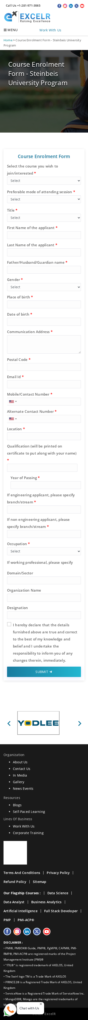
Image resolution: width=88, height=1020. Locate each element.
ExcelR (49, 1014)
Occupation (18, 543)
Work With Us (50, 30)
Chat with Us (29, 1008)
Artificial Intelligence (21, 911)
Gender (15, 279)
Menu (12, 30)
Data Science (58, 893)
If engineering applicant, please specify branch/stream (41, 498)
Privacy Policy (58, 872)
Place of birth (20, 297)
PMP (7, 920)
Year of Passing (25, 477)
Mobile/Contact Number (29, 394)
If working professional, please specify (40, 562)
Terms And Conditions (22, 872)
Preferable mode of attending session (41, 191)
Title (12, 210)
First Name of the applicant (32, 227)
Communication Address (30, 331)
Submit (42, 671)
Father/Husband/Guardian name (37, 262)
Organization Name (24, 590)
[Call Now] (10, 1009)
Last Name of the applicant (32, 244)
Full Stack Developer (61, 911)
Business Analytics (46, 902)
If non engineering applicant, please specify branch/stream (38, 523)
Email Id (15, 376)
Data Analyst (14, 902)
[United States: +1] (12, 401)
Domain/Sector (20, 573)
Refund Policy (15, 881)
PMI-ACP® (26, 920)
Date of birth (19, 314)
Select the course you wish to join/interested (32, 170)
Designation (17, 607)
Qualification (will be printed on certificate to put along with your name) (42, 453)
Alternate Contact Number (32, 411)
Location (16, 428)
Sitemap (39, 881)
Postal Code (19, 359)
